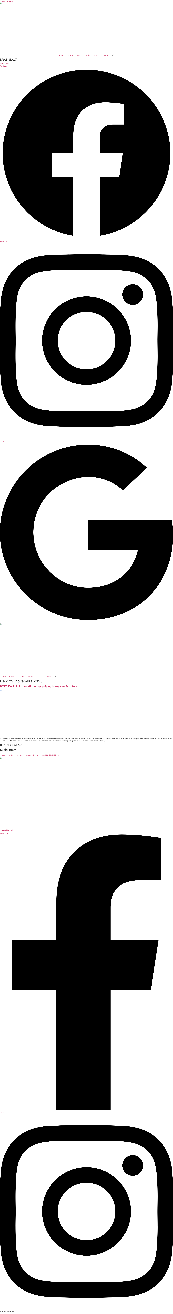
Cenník (79, 55)
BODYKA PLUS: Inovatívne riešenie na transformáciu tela (38, 686)
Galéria (88, 55)
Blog (3, 755)
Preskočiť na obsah (6, 1)
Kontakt (105, 55)
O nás (61, 55)
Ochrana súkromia (32, 755)
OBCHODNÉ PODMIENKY (50, 755)
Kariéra (10, 755)
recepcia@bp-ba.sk (6, 830)
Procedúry (70, 55)
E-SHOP (96, 55)
